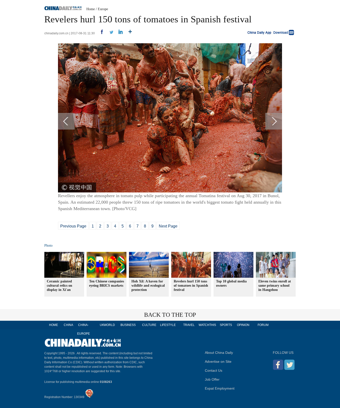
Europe (103, 9)
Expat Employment (219, 388)
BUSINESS (128, 325)
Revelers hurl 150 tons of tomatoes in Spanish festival (191, 285)
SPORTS (226, 325)
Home (90, 9)
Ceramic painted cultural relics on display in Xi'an (59, 285)
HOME (53, 325)
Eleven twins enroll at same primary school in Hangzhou (274, 285)
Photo (48, 245)
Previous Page (73, 226)
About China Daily (219, 353)
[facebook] (100, 33)
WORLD (109, 325)
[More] (128, 33)
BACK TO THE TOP (170, 315)
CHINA (68, 325)
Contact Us (213, 370)
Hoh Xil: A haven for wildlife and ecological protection (148, 285)
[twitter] (109, 33)
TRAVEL (189, 325)
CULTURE (149, 325)
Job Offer (212, 379)
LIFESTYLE (168, 325)
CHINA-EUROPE (83, 329)
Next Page (168, 226)
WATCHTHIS (207, 325)
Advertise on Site (218, 361)
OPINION (243, 325)
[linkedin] (118, 33)
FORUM (263, 325)
